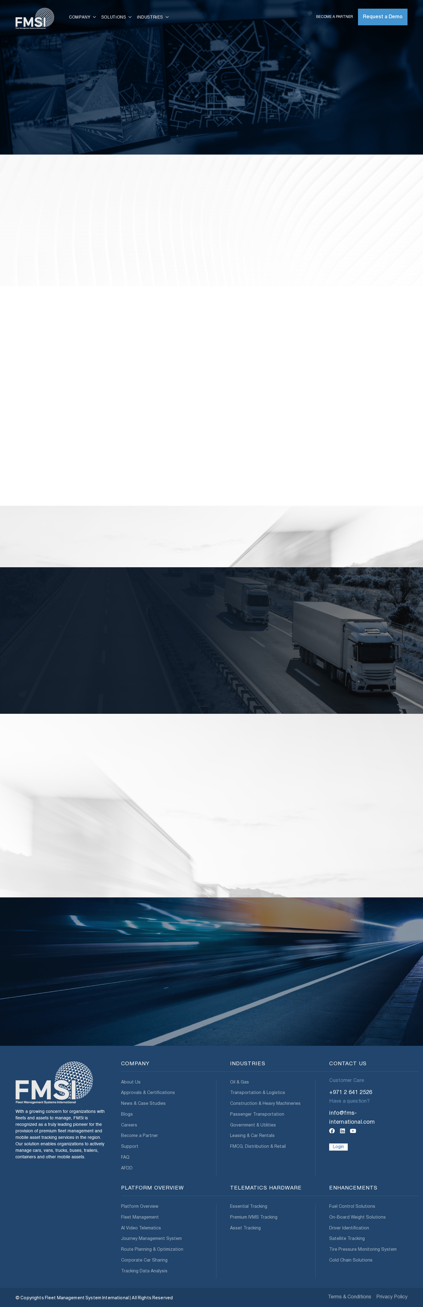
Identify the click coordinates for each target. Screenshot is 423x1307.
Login (338, 1147)
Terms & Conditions (349, 1297)
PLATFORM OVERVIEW (152, 1188)
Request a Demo (383, 17)
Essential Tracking (248, 1207)
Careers (129, 1125)
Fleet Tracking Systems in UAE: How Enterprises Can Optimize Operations (159, 874)
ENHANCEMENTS (353, 1188)
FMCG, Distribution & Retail (258, 1147)
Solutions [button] (114, 17)
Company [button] (80, 17)
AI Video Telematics (141, 1228)
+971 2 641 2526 (350, 1092)
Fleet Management (140, 1217)
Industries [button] (151, 17)
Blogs (127, 1115)
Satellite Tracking (347, 1239)
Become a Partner (334, 17)
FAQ (125, 1158)
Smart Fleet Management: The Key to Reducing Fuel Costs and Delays (358, 874)
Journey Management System (151, 1239)
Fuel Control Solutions (352, 1207)
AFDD (127, 1168)
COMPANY (135, 1064)
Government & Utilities (253, 1125)
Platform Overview (140, 1207)
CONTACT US (348, 1064)
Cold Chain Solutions (351, 1260)
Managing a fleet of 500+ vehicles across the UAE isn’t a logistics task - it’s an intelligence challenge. (261, 889)
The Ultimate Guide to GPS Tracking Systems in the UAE (57, 874)
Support (129, 1147)
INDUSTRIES (247, 1064)
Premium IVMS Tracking (253, 1217)
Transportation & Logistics (257, 1093)
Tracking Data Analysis (144, 1271)
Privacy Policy (392, 1297)
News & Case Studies (143, 1104)
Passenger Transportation (257, 1115)
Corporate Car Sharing (144, 1260)
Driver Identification (349, 1228)
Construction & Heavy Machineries (265, 1104)
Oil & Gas (239, 1082)
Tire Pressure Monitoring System (363, 1250)
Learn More (34, 904)
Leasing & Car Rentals (252, 1136)
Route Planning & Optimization (152, 1250)
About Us (131, 1082)
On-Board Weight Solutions (357, 1217)
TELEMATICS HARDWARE (266, 1188)
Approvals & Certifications (148, 1093)
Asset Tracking (245, 1228)
